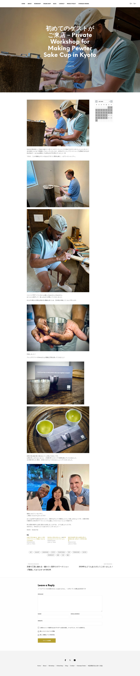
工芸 (63, 555)
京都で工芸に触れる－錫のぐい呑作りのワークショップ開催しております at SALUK (36, 539)
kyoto (53, 552)
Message (41, 594)
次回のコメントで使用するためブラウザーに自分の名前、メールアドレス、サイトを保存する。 (63, 627)
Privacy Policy (71, 3)
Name (40, 614)
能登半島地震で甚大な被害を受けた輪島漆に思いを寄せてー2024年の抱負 (77, 539)
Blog (54, 3)
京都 (58, 555)
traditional (61, 552)
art (31, 552)
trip (69, 552)
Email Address (75, 614)
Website (40, 620)
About (30, 3)
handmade (45, 552)
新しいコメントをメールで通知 (47, 631)
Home (23, 3)
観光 (68, 555)
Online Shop (47, 3)
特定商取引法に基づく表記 (95, 665)
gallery (37, 552)
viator (84, 552)
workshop (51, 555)
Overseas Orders (83, 3)
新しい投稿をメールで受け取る (47, 634)
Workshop (37, 3)
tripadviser (76, 552)
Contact (61, 3)
